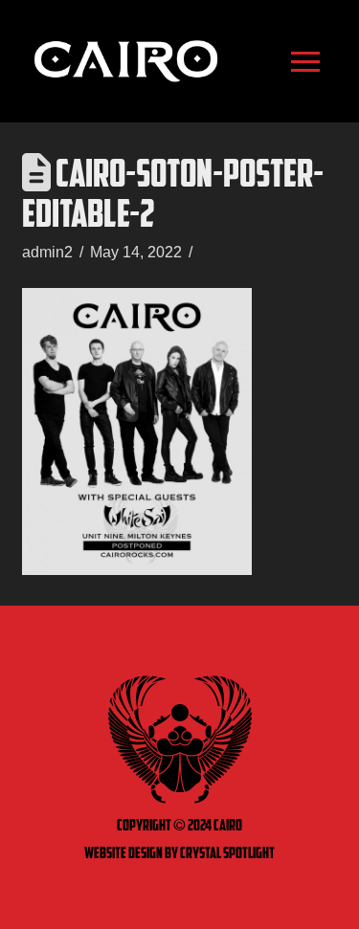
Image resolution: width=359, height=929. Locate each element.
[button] (305, 61)
